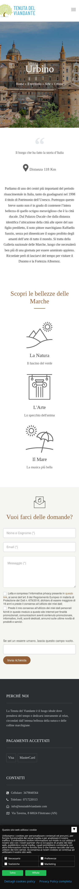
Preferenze (50, 858)
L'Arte (39, 407)
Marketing (50, 864)
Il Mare (39, 459)
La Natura (39, 355)
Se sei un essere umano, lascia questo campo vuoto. (38, 640)
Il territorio (34, 84)
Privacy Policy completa (55, 881)
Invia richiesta (16, 660)
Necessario (14, 858)
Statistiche (14, 864)
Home (20, 84)
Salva (13, 872)
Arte (48, 84)
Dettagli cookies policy (19, 881)
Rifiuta (35, 872)
